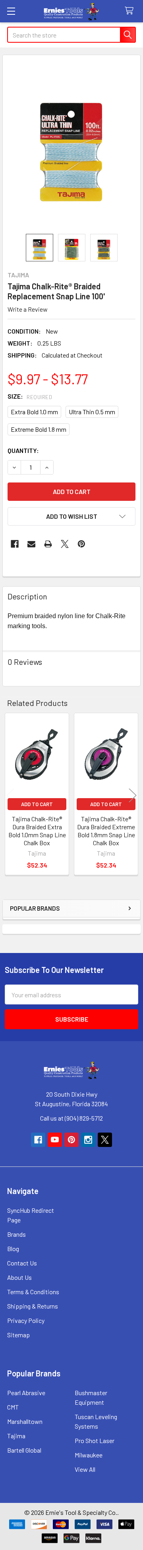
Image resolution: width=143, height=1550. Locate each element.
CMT (13, 1407)
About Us (19, 1277)
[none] (71, 144)
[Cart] (131, 11)
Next (133, 795)
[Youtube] (55, 1140)
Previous (10, 795)
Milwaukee (88, 1455)
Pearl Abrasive (26, 1392)
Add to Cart (37, 804)
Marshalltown (25, 1421)
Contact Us (22, 1263)
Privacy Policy (25, 1320)
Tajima (16, 1435)
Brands (16, 1234)
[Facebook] (15, 544)
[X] (65, 544)
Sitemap (18, 1334)
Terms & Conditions (33, 1291)
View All (85, 1469)
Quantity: (23, 450)
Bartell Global (24, 1450)
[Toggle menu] (11, 11)
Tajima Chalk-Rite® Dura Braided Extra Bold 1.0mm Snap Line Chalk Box (37, 830)
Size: (30, 396)
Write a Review (28, 309)
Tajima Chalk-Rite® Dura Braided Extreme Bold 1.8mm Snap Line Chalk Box (106, 830)
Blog (13, 1248)
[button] (71, 516)
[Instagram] (88, 1140)
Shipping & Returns (32, 1306)
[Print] (48, 544)
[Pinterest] (81, 544)
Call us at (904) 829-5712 (71, 1118)
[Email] (31, 544)
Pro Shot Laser (94, 1440)
